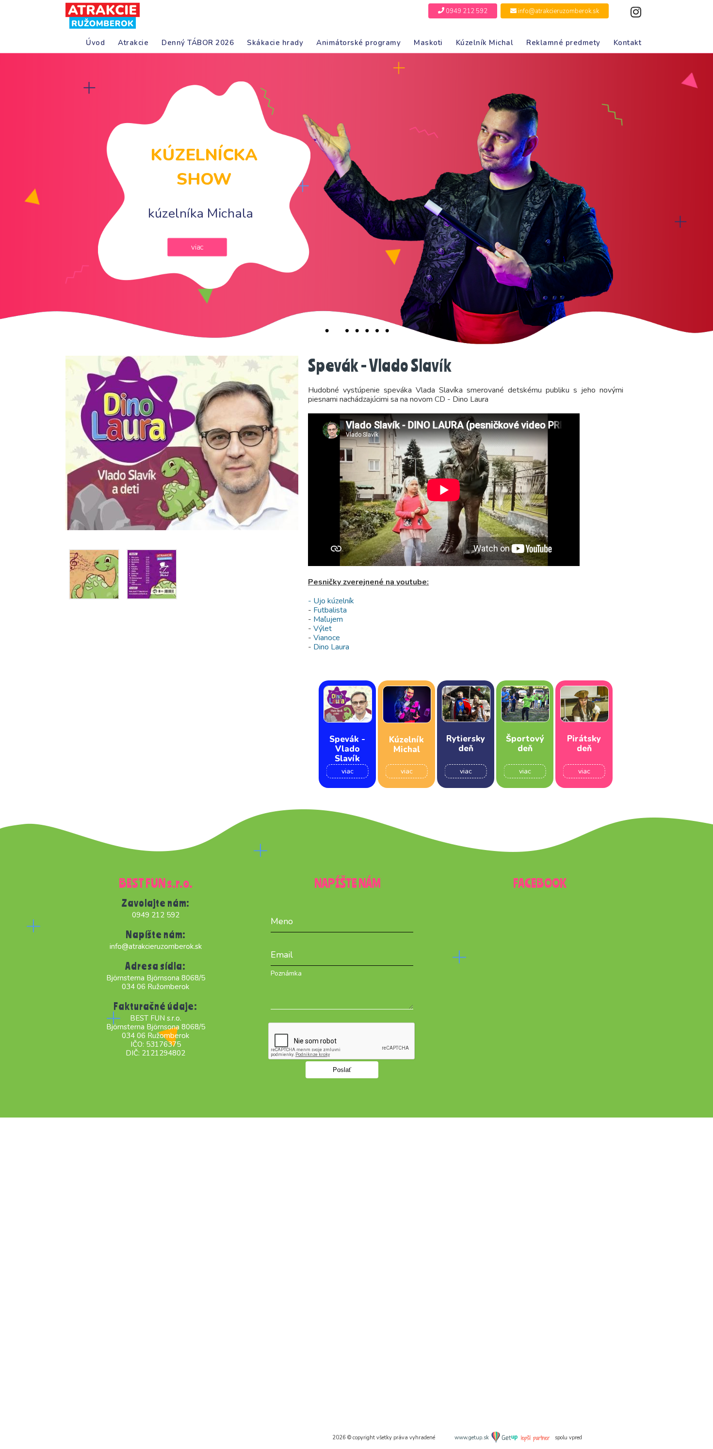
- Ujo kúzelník (331, 601)
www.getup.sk (472, 1437)
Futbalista (330, 610)
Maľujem (327, 619)
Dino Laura (331, 647)
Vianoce (326, 637)
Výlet (322, 628)
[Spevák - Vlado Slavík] (181, 442)
